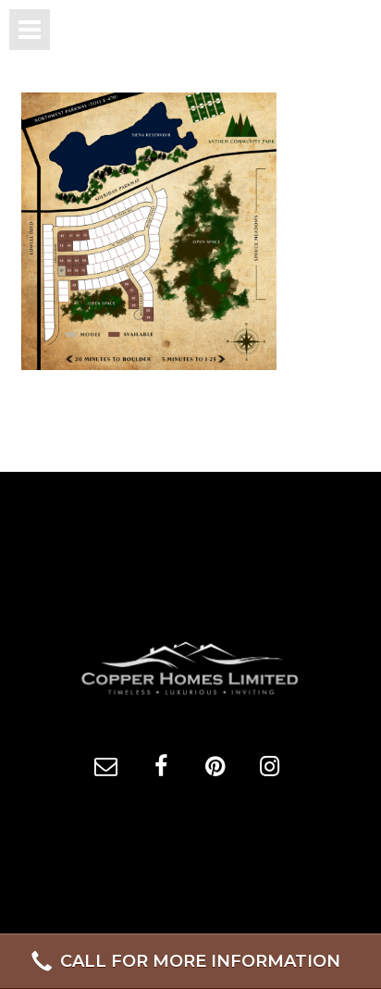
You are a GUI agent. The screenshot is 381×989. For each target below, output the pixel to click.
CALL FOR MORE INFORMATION (200, 961)
